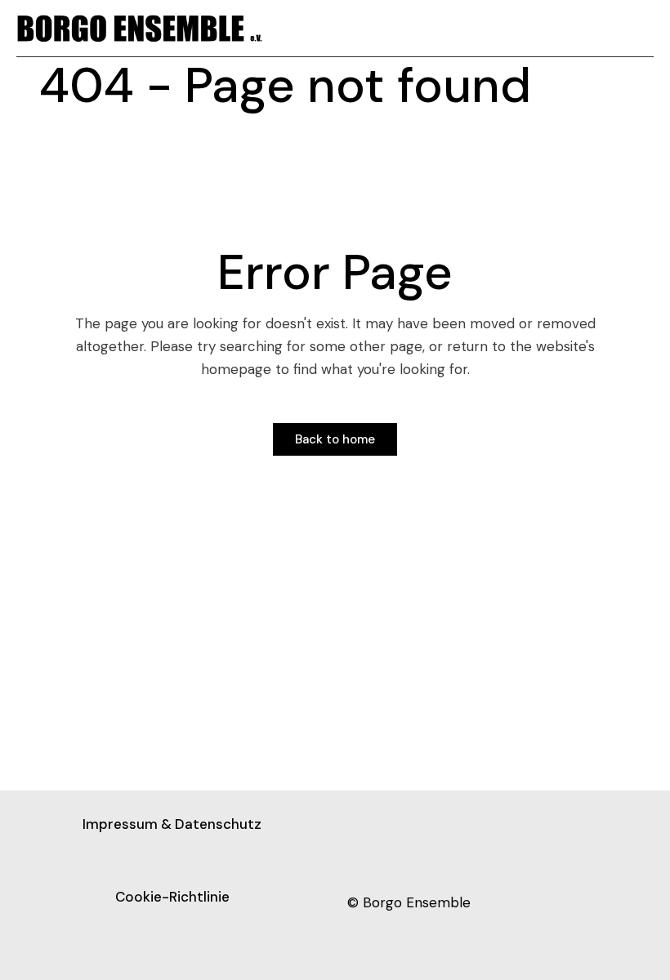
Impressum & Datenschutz (172, 824)
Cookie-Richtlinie (172, 897)
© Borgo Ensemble (409, 902)
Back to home (335, 439)
